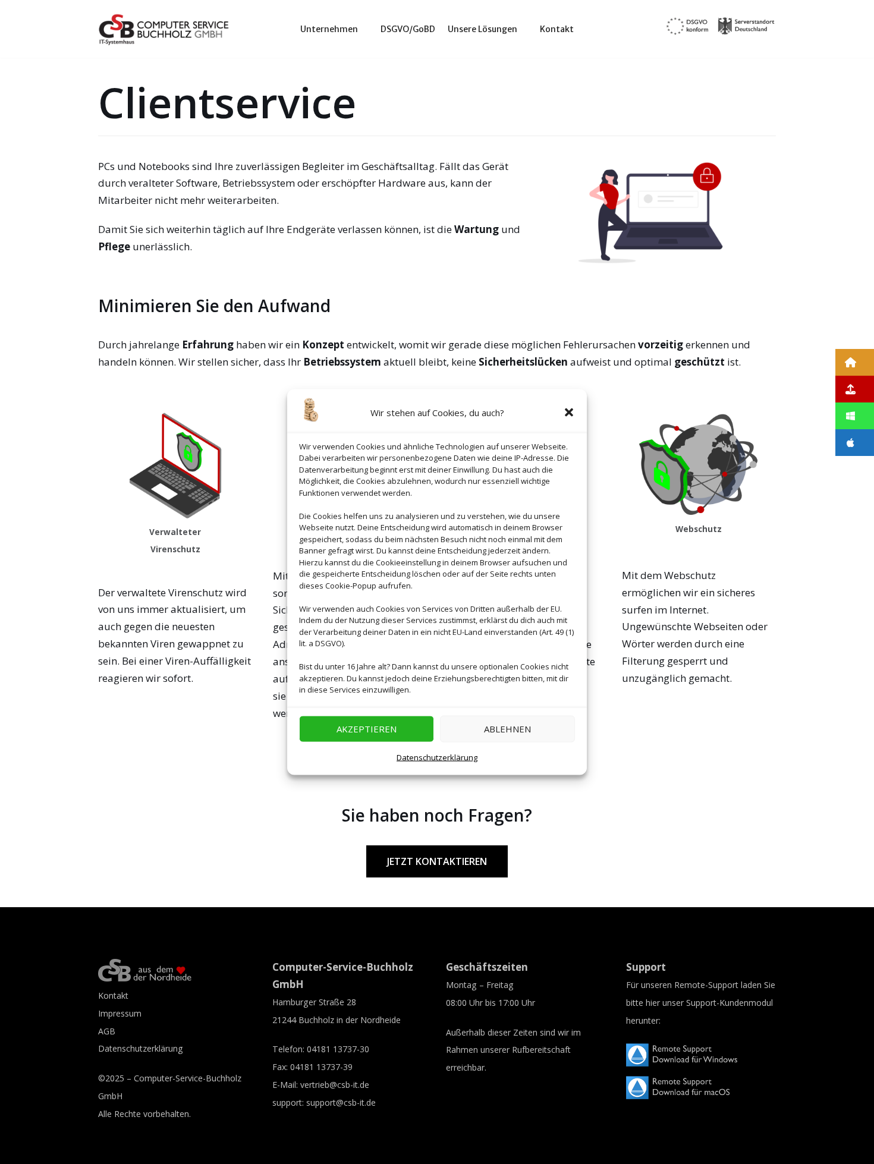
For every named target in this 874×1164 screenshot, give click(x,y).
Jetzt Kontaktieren (437, 861)
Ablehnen (507, 729)
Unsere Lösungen (482, 29)
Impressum (120, 1013)
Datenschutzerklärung (437, 757)
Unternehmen (329, 29)
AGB (106, 1031)
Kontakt (557, 29)
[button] (569, 413)
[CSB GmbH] (164, 29)
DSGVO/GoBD (408, 29)
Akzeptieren (367, 729)
